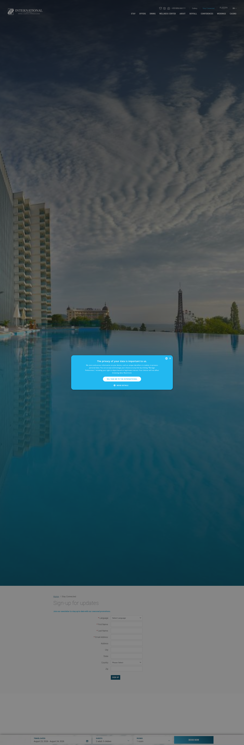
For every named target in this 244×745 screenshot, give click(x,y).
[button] (122, 385)
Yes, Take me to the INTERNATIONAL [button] (122, 379)
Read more (128, 373)
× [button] (170, 358)
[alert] (122, 372)
